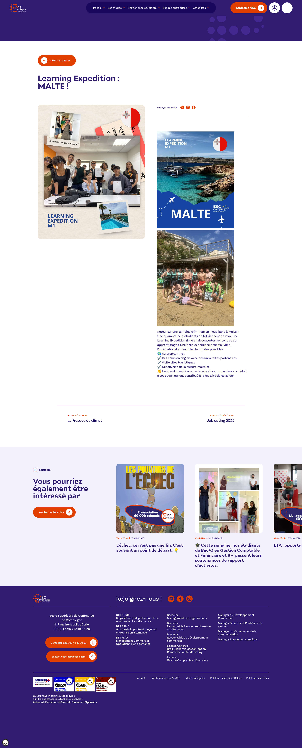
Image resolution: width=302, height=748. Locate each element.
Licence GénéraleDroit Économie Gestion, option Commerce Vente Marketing (186, 649)
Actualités (199, 8)
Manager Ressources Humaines (237, 639)
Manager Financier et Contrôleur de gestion (240, 624)
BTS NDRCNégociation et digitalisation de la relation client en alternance (137, 618)
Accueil (141, 678)
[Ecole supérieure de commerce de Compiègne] (37, 8)
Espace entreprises (175, 8)
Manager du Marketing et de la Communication (237, 633)
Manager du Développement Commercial (236, 616)
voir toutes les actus (51, 512)
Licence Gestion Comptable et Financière (187, 658)
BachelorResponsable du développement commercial (187, 638)
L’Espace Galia (274, 7)
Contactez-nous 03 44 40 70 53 (68, 642)
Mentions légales (195, 678)
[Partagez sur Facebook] (194, 107)
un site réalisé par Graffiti (165, 678)
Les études (115, 8)
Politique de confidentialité (225, 678)
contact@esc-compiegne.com (68, 656)
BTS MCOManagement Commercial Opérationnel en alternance (133, 641)
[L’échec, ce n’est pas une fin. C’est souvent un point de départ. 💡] (150, 498)
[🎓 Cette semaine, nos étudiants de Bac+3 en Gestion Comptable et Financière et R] (229, 498)
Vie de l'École (122, 538)
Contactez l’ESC (246, 7)
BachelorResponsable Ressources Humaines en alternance (189, 626)
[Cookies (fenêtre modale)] (5, 742)
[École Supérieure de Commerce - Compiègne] (41, 601)
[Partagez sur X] (182, 107)
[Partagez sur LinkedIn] (188, 107)
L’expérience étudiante (142, 8)
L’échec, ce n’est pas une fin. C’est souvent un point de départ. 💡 (149, 547)
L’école (97, 8)
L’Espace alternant (287, 7)
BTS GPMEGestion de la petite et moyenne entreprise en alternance (136, 629)
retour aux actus (60, 60)
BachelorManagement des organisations (187, 616)
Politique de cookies (257, 678)
